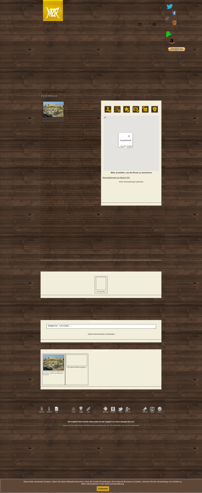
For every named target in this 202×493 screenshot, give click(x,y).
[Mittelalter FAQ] (153, 69)
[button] (125, 150)
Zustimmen (103, 489)
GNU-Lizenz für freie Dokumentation (130, 262)
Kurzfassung (58, 264)
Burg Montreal (67, 262)
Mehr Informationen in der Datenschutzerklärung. (102, 484)
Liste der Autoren (84, 264)
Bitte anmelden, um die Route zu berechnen (131, 172)
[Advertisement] (181, 108)
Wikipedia (94, 262)
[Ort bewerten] (126, 109)
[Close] (129, 136)
